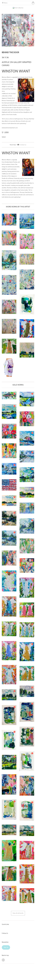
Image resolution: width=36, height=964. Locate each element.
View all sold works (18, 913)
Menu (5, 3)
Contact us (23, 144)
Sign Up (6, 947)
